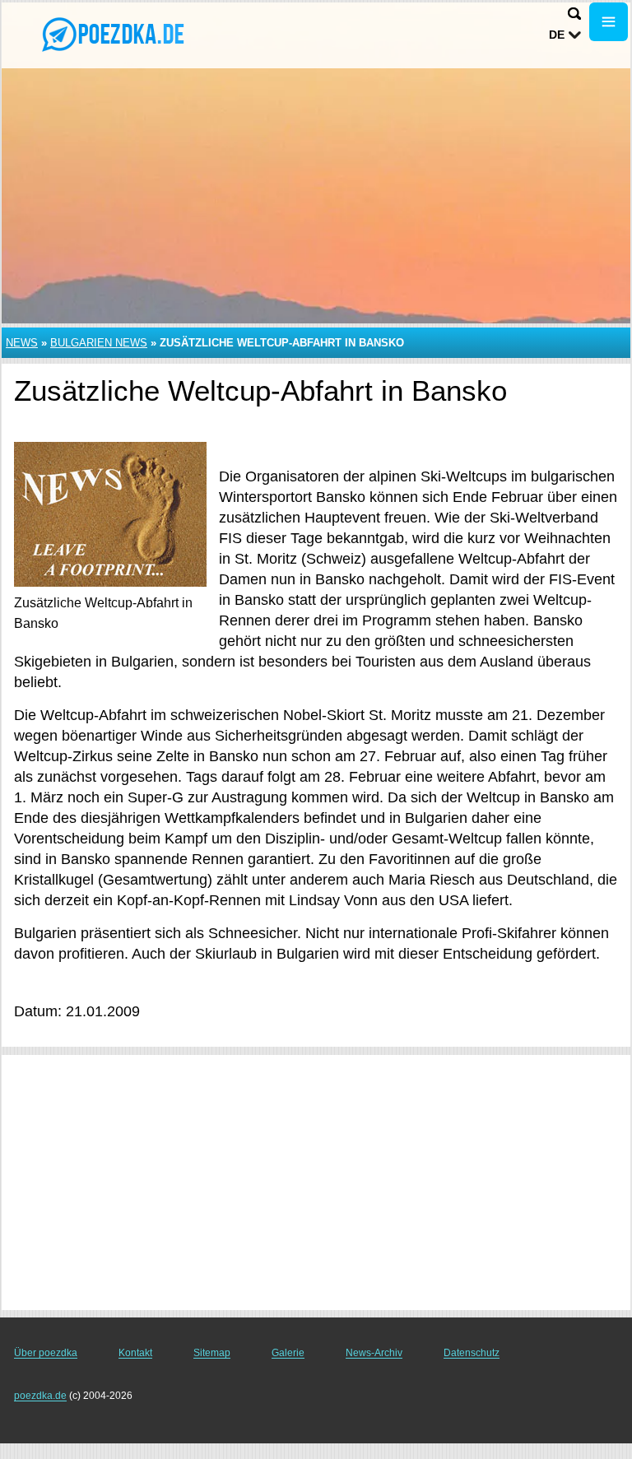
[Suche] (574, 13)
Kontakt (135, 1353)
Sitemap (211, 1353)
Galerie (288, 1353)
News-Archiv (374, 1353)
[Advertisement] (316, 1182)
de (557, 34)
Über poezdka (45, 1353)
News (22, 343)
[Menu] (608, 21)
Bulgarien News (98, 343)
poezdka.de (40, 1395)
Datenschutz (472, 1353)
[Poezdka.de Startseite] (115, 33)
